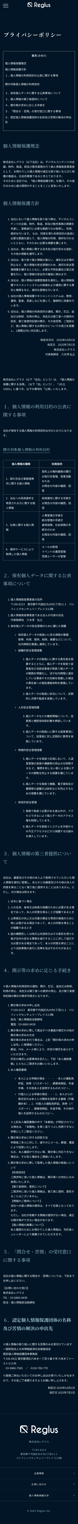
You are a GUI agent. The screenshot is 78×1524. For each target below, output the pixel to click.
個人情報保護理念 (15, 63)
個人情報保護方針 (15, 69)
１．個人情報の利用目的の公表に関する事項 (31, 75)
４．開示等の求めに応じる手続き (25, 105)
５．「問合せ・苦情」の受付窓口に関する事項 (33, 111)
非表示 (42, 55)
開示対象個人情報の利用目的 (22, 84)
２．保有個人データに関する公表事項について (33, 93)
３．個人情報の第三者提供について (26, 99)
